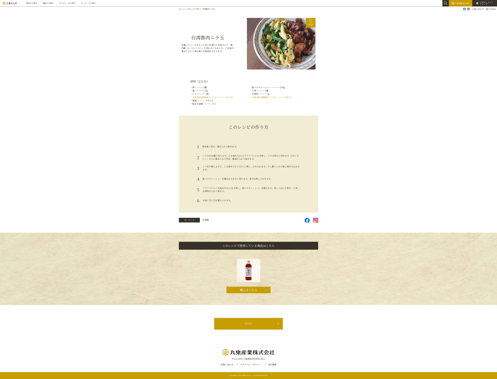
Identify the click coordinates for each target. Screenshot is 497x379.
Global (492, 9)
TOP (248, 324)
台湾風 (205, 219)
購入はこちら (248, 290)
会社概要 (272, 364)
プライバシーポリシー (250, 364)
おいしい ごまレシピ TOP (189, 9)
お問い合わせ (478, 9)
